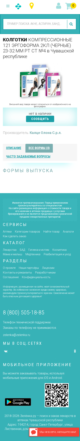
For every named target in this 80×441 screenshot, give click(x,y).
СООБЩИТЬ (40, 119)
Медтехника (32, 254)
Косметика (59, 249)
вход (59, 6)
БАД (22, 249)
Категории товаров (27, 231)
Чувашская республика (33, 6)
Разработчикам (45, 272)
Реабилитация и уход (57, 254)
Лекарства (10, 249)
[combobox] (34, 24)
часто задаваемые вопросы (28, 156)
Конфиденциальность (36, 277)
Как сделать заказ (14, 236)
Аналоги (68, 231)
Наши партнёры (29, 267)
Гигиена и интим (38, 249)
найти (71, 24)
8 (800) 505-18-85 (23, 312)
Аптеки (7, 231)
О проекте (9, 267)
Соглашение (11, 277)
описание (13, 148)
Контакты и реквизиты (17, 272)
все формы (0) (39, 148)
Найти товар (51, 231)
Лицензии (48, 267)
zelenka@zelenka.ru (16, 335)
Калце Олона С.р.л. (46, 133)
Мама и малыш (12, 254)
